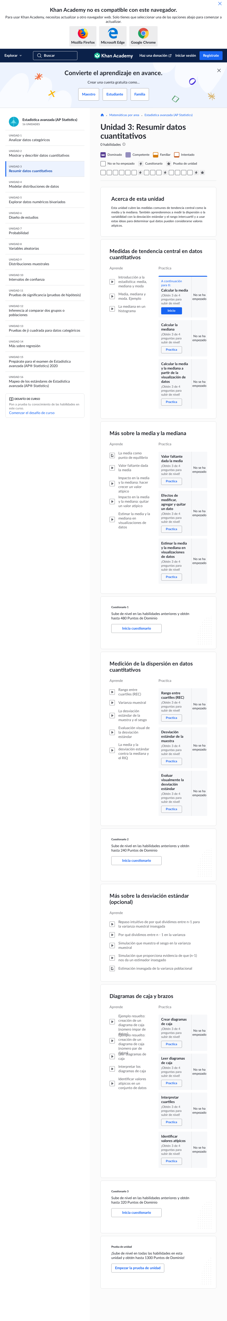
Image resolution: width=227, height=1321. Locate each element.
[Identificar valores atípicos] (190, 172)
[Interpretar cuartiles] (183, 172)
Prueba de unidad (121, 1246)
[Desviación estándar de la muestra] (152, 172)
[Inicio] (102, 115)
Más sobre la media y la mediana (148, 433)
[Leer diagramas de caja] (177, 172)
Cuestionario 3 (120, 1191)
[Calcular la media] (103, 172)
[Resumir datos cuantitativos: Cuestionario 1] (140, 172)
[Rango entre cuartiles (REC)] (146, 172)
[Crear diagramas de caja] (171, 172)
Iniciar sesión (185, 55)
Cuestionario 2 (120, 839)
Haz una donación (153, 55)
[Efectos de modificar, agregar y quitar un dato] (128, 172)
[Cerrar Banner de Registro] (219, 70)
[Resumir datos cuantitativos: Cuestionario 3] (196, 172)
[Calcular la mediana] (109, 172)
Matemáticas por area (124, 115)
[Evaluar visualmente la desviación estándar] (159, 172)
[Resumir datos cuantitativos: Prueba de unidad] (202, 172)
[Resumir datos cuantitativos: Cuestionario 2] (165, 172)
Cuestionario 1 (120, 607)
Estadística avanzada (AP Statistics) (169, 115)
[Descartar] (219, 3)
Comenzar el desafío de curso (32, 413)
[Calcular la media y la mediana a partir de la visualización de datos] (115, 172)
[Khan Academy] (113, 55)
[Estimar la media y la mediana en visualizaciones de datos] (134, 172)
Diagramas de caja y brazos (141, 996)
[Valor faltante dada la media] (121, 172)
